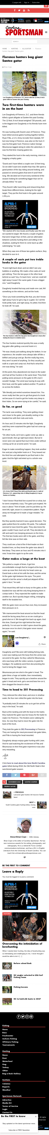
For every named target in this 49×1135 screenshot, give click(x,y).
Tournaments (8, 1045)
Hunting (14, 49)
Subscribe (36, 2)
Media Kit (7, 1103)
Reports (6, 1087)
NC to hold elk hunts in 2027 (27, 999)
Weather (6, 1090)
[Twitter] (19, 10)
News (5, 1030)
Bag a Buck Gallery (11, 1074)
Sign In (26, 2)
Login (4, 1109)
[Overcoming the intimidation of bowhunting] (24, 926)
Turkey (5, 1068)
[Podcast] (29, 10)
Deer (4, 1058)
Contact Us (7, 1113)
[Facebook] (15, 10)
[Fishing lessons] (7, 989)
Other (5, 1071)
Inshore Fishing (9, 1039)
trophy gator (9, 786)
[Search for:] (24, 41)
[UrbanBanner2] (24, 22)
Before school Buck (23, 963)
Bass (4, 1033)
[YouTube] (24, 10)
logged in (15, 877)
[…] (20, 956)
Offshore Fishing (10, 1042)
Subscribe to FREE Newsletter (19, 1130)
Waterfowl (7, 1061)
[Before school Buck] (7, 965)
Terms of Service (10, 1106)
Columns (6, 1084)
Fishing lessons (21, 987)
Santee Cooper (31, 782)
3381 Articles (34, 837)
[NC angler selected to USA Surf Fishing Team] (7, 977)
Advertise (6, 1100)
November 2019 (14, 782)
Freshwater (7, 1036)
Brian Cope (8, 67)
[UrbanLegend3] (20, 228)
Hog (4, 1064)
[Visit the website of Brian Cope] (24, 857)
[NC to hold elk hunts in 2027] (7, 1001)
